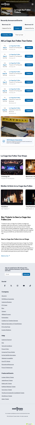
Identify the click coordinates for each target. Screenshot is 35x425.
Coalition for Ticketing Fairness (10, 320)
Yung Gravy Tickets (7, 389)
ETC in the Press (6, 327)
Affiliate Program (6, 314)
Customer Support (7, 339)
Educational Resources (8, 364)
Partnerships (5, 317)
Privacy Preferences (7, 367)
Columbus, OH (7, 35)
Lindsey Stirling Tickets (8, 377)
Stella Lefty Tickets (7, 383)
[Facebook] (5, 286)
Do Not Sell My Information (9, 355)
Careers (4, 311)
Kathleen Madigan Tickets (8, 386)
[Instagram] (17, 286)
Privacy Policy (5, 349)
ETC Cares (4, 305)
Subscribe (26, 274)
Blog (3, 308)
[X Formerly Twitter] (11, 286)
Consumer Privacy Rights (8, 352)
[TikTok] (30, 286)
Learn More (16, 142)
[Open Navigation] (32, 4)
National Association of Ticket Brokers (12, 323)
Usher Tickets (5, 399)
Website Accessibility (7, 358)
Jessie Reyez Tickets (7, 380)
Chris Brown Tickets (7, 396)
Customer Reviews (7, 302)
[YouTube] (24, 286)
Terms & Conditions (7, 346)
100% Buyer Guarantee (8, 299)
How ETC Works (6, 361)
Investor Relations (6, 330)
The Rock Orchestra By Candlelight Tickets (13, 393)
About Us (4, 296)
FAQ (3, 343)
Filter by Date (19, 35)
